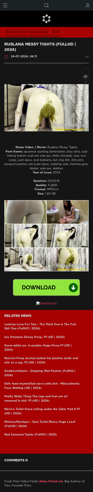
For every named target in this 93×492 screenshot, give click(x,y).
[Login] (87, 5)
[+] (85, 71)
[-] (85, 76)
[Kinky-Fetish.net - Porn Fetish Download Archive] (46, 19)
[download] (46, 287)
